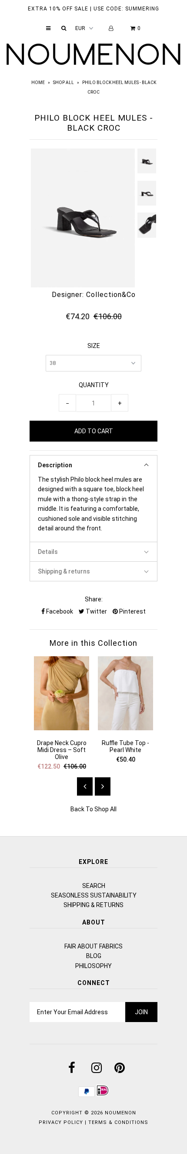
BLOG (93, 955)
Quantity (94, 384)
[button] (93, 465)
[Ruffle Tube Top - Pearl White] (125, 728)
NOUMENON (120, 1113)
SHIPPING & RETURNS (93, 904)
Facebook (59, 611)
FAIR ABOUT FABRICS (93, 946)
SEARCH (93, 885)
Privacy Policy (61, 1122)
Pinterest (132, 611)
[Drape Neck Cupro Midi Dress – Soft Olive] (61, 728)
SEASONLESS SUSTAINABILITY (94, 895)
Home (38, 82)
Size (93, 345)
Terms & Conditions (118, 1122)
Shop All (63, 82)
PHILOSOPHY (93, 965)
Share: (94, 599)
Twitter (95, 611)
